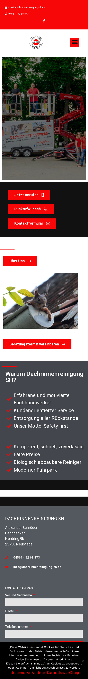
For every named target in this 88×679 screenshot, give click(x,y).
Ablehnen (38, 673)
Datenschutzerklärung (63, 673)
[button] (74, 42)
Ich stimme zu (19, 673)
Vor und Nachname (19, 595)
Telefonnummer (17, 627)
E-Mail (10, 611)
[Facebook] (44, 21)
